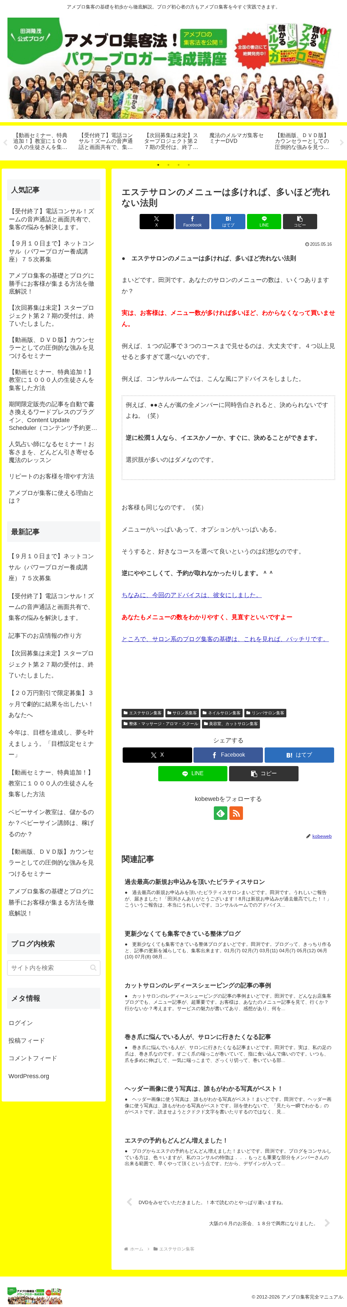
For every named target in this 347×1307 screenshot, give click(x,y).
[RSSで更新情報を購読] (236, 813)
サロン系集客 (184, 713)
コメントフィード (32, 1058)
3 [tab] (178, 164)
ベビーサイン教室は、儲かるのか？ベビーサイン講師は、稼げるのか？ (51, 823)
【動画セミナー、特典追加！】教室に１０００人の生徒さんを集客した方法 (51, 783)
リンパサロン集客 (268, 713)
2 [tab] (168, 164)
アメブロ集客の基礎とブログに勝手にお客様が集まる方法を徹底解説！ (51, 902)
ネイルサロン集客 (224, 713)
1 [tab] (158, 164)
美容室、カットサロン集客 (233, 723)
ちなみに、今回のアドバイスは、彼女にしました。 (192, 595)
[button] (300, 221)
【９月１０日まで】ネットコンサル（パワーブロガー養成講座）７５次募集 (51, 567)
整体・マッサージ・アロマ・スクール (163, 723)
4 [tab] (188, 164)
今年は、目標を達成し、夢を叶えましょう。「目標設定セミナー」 (51, 743)
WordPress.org (28, 1076)
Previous (5, 142)
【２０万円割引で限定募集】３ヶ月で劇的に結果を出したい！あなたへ (51, 704)
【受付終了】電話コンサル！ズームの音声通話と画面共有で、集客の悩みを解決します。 (51, 607)
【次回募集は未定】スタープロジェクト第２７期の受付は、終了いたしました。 (51, 664)
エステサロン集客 (145, 713)
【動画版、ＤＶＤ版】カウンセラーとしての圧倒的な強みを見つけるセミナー (51, 862)
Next (342, 142)
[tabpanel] (42, 142)
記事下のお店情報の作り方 (45, 635)
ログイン (20, 1023)
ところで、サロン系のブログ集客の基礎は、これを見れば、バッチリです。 (225, 639)
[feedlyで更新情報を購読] (220, 813)
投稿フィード (26, 1040)
